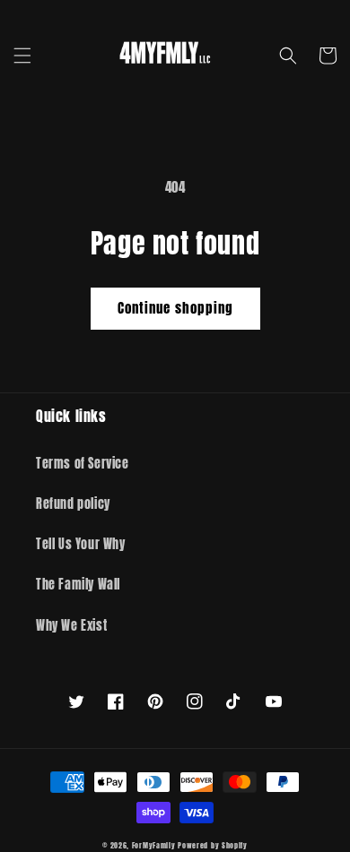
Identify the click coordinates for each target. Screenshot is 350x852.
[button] (22, 55)
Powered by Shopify (213, 845)
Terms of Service (82, 463)
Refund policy (73, 504)
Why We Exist (71, 625)
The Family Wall (78, 584)
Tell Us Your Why (81, 544)
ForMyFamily (154, 845)
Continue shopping (175, 307)
